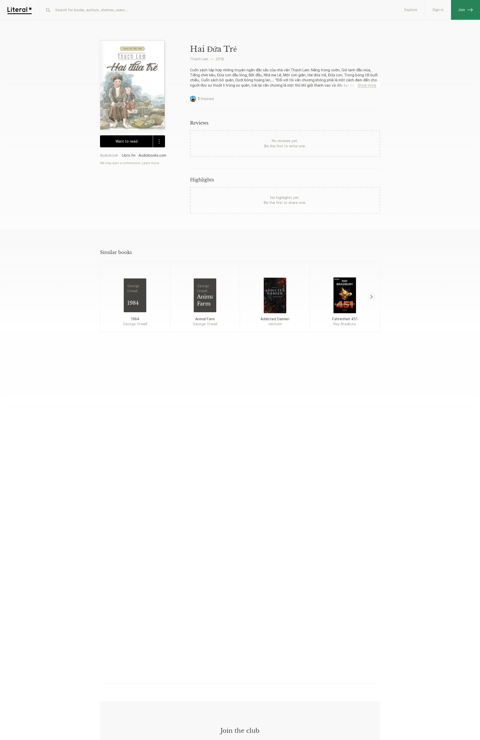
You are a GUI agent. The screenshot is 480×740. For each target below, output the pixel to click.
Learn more (150, 163)
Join (461, 10)
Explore (410, 10)
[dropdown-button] (159, 141)
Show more (367, 85)
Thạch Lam (199, 59)
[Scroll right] (371, 296)
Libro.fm (129, 155)
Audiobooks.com (152, 155)
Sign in (438, 10)
